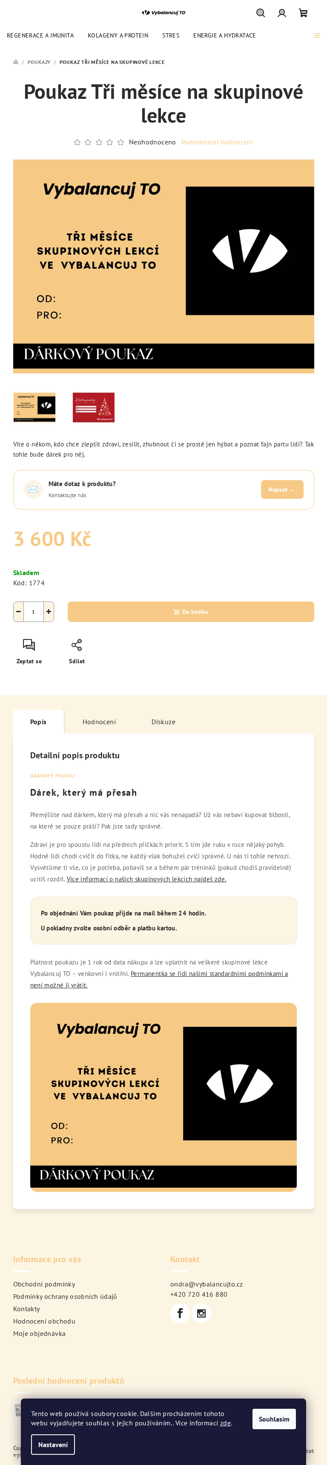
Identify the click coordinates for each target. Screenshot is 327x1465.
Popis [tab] (38, 721)
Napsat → (282, 489)
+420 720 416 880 (198, 1294)
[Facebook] (180, 1313)
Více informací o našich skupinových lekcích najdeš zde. (147, 879)
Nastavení (53, 1444)
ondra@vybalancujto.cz (206, 1284)
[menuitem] (40, 35)
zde (225, 1423)
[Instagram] (201, 1313)
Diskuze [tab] (163, 721)
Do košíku (195, 612)
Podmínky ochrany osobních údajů (65, 1296)
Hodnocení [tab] (99, 721)
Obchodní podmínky (44, 1284)
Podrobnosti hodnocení (217, 142)
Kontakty (26, 1308)
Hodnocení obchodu (44, 1321)
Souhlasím (274, 1419)
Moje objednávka (39, 1333)
